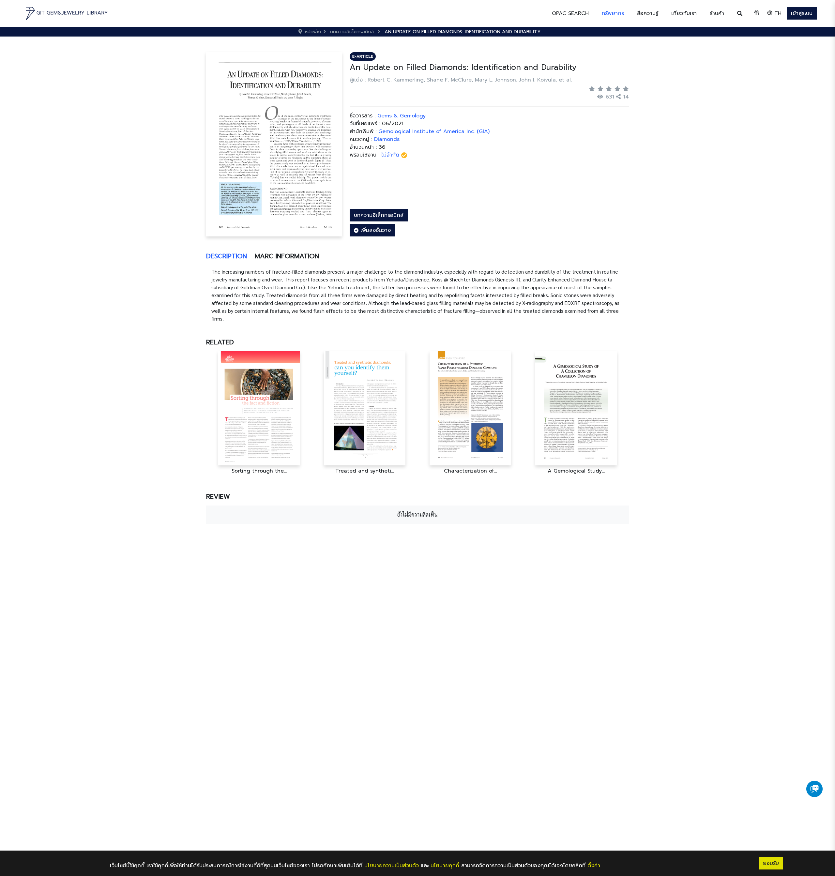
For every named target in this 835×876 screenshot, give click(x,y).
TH (777, 13)
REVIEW (218, 496)
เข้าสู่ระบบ (801, 13)
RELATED (220, 342)
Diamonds (387, 139)
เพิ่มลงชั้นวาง (374, 230)
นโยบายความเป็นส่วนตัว (391, 865)
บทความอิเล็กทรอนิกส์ (378, 215)
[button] (613, 13)
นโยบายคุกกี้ (445, 865)
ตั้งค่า (593, 865)
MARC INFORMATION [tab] (287, 256)
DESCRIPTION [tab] (226, 256)
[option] (259, 413)
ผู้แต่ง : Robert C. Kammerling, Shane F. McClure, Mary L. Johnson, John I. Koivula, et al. (461, 80)
